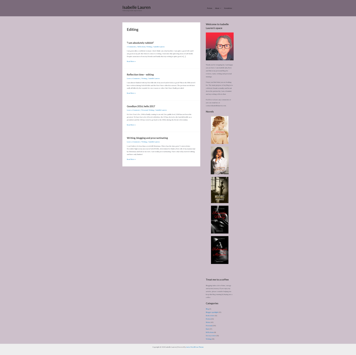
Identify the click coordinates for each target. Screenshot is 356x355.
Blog (207, 309)
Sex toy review (211, 336)
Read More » (131, 61)
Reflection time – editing (140, 74)
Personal (144, 110)
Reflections (142, 47)
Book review (210, 315)
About (217, 8)
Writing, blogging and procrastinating (147, 137)
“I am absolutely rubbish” (140, 42)
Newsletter (228, 8)
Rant (207, 329)
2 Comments (131, 47)
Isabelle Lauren (136, 7)
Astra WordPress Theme (195, 347)
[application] (220, 8)
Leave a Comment (133, 78)
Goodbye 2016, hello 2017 (141, 106)
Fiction (209, 8)
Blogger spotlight (212, 312)
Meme (208, 322)
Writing (149, 47)
